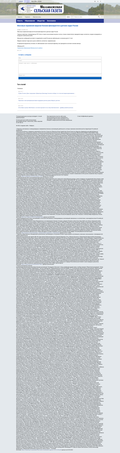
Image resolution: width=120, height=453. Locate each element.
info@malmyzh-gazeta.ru (87, 116)
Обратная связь (37, 17)
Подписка (27, 17)
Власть (20, 21)
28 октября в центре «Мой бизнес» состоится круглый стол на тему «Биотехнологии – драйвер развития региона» (45, 107)
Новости (20, 17)
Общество (41, 21)
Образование (30, 21)
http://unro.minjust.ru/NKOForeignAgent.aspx (32, 217)
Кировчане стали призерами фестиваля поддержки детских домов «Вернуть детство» (39, 100)
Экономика (51, 21)
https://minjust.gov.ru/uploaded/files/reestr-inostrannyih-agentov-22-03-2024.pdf (41, 450)
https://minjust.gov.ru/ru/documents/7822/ (32, 264)
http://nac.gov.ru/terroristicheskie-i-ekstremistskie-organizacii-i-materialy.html (41, 232)
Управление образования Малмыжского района (29, 48)
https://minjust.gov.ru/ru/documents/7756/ (32, 176)
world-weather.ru (27, 0)
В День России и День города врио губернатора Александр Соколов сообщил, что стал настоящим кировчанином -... (46, 93)
